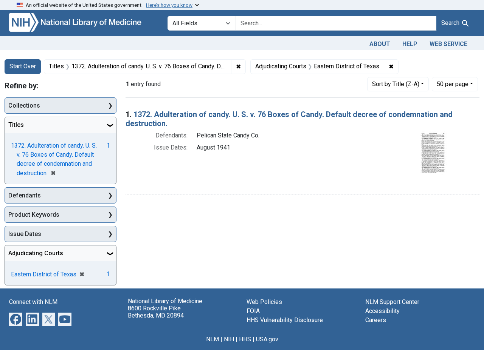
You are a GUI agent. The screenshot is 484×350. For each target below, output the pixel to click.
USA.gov (267, 339)
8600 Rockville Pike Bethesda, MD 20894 (156, 312)
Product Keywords (33, 214)
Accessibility (382, 311)
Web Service (448, 44)
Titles (16, 124)
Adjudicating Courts (35, 253)
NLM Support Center (392, 301)
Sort (395, 84)
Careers (375, 320)
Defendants (24, 195)
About (379, 44)
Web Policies (264, 301)
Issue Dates (24, 233)
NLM (212, 339)
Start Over (22, 66)
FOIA (253, 311)
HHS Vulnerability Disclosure (285, 320)
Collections (24, 105)
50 (452, 84)
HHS (245, 339)
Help (409, 44)
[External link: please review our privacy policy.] (15, 318)
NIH (229, 339)
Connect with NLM (33, 301)
